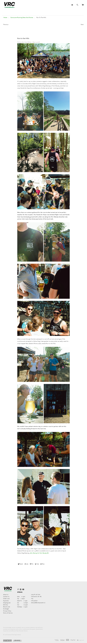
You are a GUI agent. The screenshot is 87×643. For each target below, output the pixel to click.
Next (82, 24)
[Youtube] (23, 589)
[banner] (9, 5)
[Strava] (20, 592)
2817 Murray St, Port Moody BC (39, 553)
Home (5, 17)
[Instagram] (20, 589)
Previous (5, 24)
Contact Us (6, 596)
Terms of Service (8, 613)
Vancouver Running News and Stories (21, 17)
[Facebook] (18, 589)
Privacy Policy (7, 611)
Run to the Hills (23, 38)
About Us (5, 594)
